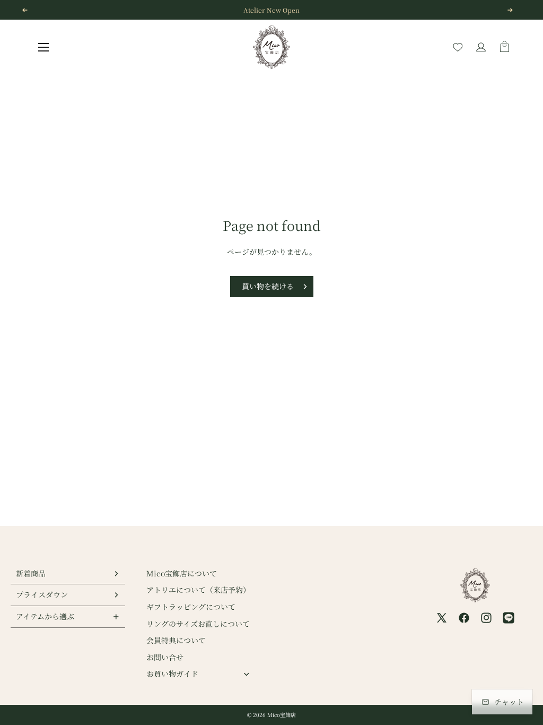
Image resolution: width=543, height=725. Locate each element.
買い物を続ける (268, 286)
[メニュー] (43, 47)
